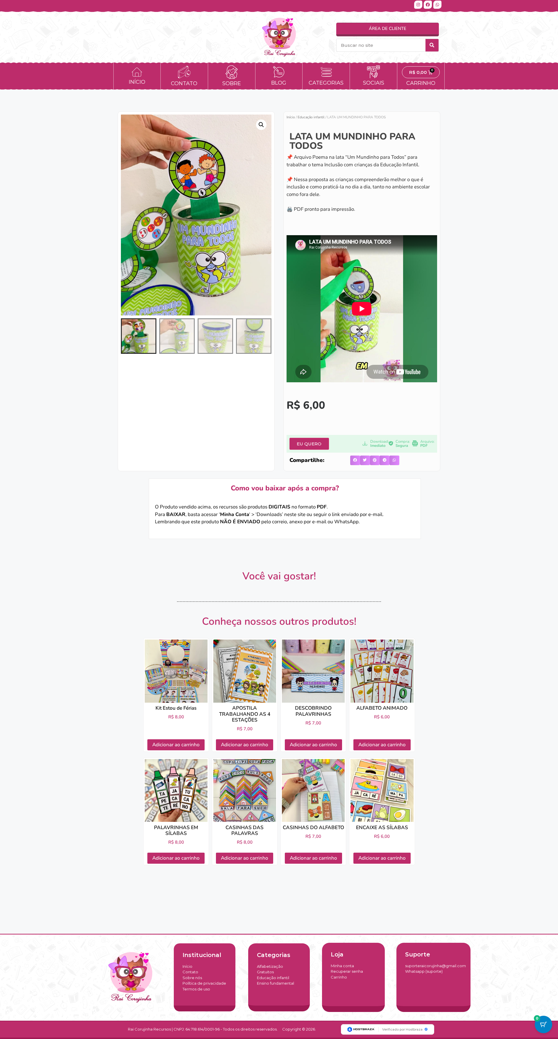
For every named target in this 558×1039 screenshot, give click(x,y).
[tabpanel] (285, 518)
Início (291, 117)
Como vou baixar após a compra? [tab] (285, 488)
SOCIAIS (373, 83)
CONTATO (184, 83)
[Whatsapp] (437, 5)
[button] (261, 124)
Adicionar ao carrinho (176, 744)
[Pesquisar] (432, 45)
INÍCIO (137, 82)
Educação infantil (311, 117)
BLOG (278, 83)
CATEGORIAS (326, 83)
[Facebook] (428, 5)
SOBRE (231, 83)
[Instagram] (418, 5)
